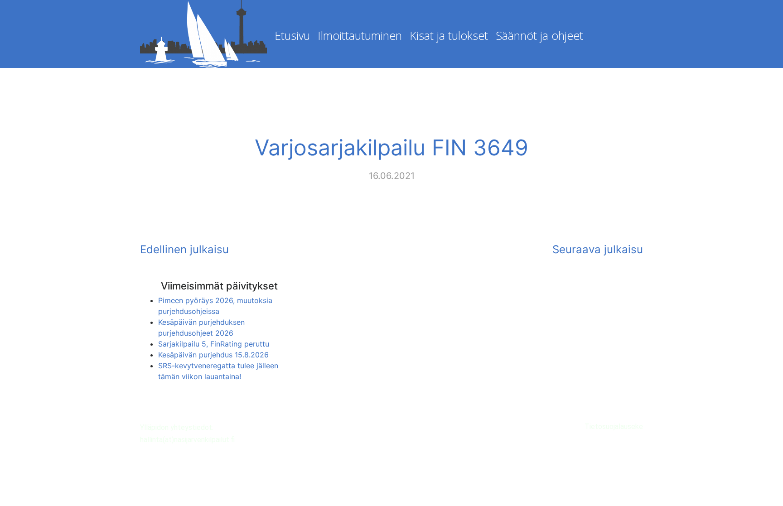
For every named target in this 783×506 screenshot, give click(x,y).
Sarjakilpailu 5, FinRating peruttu (213, 343)
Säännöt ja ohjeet (539, 35)
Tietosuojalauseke (614, 426)
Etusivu (292, 35)
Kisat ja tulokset (449, 35)
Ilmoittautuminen (360, 35)
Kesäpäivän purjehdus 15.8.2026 (213, 354)
